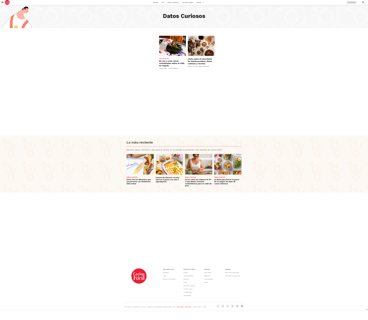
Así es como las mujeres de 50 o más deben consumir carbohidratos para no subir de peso (198, 182)
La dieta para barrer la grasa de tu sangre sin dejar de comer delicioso (226, 181)
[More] (203, 2)
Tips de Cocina (164, 58)
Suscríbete (351, 2)
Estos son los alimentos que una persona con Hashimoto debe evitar (139, 181)
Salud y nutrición (132, 177)
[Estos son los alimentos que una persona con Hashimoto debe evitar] (140, 164)
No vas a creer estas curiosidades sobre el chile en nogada (171, 63)
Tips (162, 2)
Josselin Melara (173, 68)
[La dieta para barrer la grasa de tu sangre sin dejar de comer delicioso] (228, 164)
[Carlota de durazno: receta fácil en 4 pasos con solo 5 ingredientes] (169, 164)
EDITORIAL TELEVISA (184, 307)
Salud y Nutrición (173, 2)
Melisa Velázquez (204, 66)
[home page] (7, 2)
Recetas (155, 2)
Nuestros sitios (189, 269)
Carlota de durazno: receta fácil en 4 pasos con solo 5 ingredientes (167, 179)
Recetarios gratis (187, 2)
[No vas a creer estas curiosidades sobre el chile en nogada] (172, 46)
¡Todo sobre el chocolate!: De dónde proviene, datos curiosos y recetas (200, 61)
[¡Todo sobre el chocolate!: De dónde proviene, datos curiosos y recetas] (201, 46)
